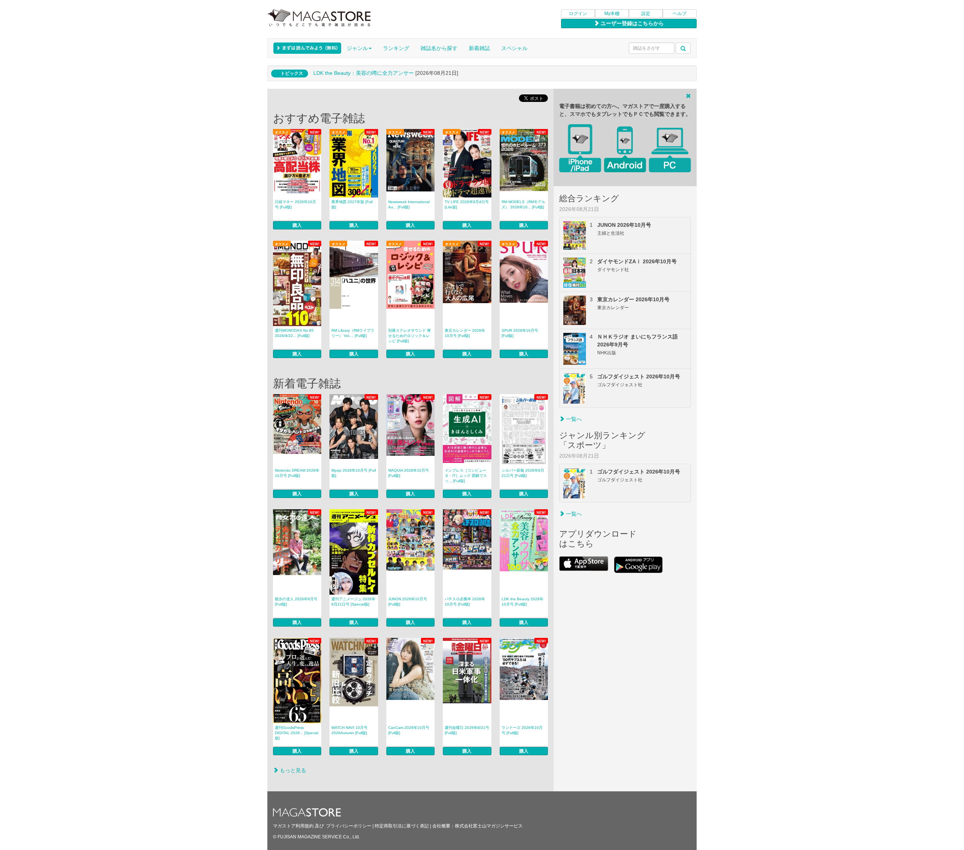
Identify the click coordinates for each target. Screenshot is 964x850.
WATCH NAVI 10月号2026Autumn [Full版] (349, 730)
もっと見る (292, 770)
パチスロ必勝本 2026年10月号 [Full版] (465, 601)
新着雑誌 (479, 48)
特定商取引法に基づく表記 (402, 826)
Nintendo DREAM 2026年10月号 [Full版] (297, 473)
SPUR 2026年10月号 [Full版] (520, 333)
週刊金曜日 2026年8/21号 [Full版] (467, 730)
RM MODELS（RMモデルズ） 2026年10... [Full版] (523, 204)
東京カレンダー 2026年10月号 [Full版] (465, 333)
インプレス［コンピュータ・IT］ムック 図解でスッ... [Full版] (466, 475)
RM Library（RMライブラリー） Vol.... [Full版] (352, 333)
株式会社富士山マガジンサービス (489, 826)
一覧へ (573, 419)
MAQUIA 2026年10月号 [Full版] (408, 473)
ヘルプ (679, 13)
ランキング (396, 48)
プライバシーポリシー (348, 826)
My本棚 (611, 13)
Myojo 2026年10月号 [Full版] (353, 473)
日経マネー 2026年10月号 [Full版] (295, 204)
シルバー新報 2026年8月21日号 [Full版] (523, 473)
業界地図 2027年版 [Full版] (351, 204)
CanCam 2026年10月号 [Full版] (408, 730)
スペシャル (514, 48)
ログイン (578, 13)
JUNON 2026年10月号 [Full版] (407, 601)
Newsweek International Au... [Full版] (409, 204)
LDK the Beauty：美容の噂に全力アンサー (363, 73)
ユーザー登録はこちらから (631, 23)
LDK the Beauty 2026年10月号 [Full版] (522, 601)
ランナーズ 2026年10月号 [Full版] (522, 730)
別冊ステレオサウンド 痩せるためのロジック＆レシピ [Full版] (409, 335)
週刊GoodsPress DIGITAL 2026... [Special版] (296, 733)
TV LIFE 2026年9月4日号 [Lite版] (467, 204)
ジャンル (357, 48)
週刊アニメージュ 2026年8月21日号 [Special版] (353, 601)
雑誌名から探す (439, 48)
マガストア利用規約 (293, 826)
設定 (645, 13)
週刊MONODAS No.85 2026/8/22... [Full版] (294, 333)
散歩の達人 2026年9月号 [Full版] (296, 601)
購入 (297, 225)
